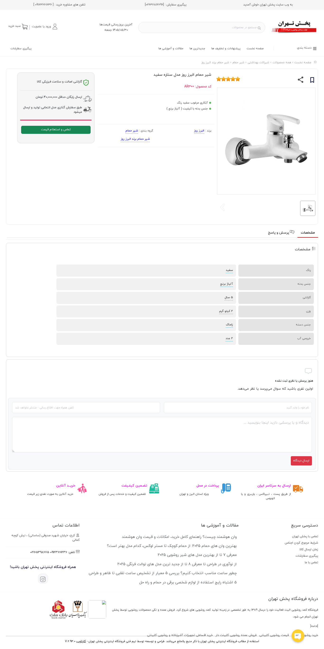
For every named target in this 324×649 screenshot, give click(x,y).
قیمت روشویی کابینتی (274, 635)
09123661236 (58, 552)
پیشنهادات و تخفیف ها (226, 48)
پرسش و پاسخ (279, 232)
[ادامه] (314, 626)
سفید (229, 270)
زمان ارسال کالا (309, 549)
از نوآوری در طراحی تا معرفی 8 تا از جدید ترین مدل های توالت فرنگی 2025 (177, 564)
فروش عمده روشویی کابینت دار (236, 635)
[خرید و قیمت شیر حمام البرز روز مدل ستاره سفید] (294, 34)
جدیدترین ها (197, 48)
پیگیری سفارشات (21, 48)
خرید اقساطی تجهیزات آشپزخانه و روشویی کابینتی (180, 635)
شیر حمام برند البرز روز (135, 139)
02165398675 (39, 552)
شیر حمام (131, 131)
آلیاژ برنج (226, 284)
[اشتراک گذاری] (300, 81)
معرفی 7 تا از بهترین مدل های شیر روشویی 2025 (197, 555)
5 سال (229, 297)
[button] (44, 26)
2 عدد (229, 338)
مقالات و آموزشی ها (170, 48)
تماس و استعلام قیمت (56, 129)
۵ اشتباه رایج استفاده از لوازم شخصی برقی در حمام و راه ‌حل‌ (188, 582)
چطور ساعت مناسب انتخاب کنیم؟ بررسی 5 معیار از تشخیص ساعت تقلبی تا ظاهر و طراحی (163, 573)
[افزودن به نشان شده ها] (312, 81)
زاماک (229, 325)
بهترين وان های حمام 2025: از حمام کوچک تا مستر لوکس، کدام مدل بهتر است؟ (172, 546)
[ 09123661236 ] (43, 5)
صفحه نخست (255, 48)
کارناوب (81, 641)
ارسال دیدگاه (301, 461)
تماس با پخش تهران (305, 536)
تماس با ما (311, 562)
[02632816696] (154, 5)
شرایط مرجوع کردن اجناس (301, 543)
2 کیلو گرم (226, 311)
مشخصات (308, 232)
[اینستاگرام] (43, 579)
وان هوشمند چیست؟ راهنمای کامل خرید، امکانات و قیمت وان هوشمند (179, 537)
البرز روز (199, 131)
